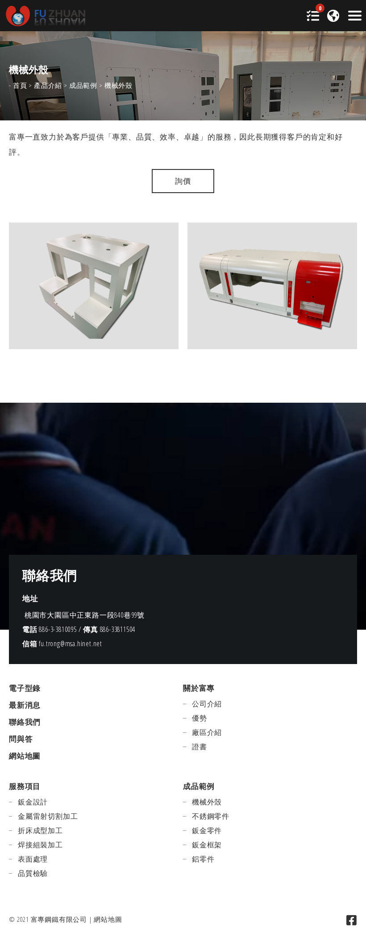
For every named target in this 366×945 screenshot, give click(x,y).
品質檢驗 (33, 873)
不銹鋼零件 (210, 816)
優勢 (199, 718)
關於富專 (199, 688)
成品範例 (83, 85)
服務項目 (25, 786)
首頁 (20, 85)
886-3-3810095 (57, 629)
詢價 (183, 181)
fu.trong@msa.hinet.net (70, 643)
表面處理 (33, 859)
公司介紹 (207, 704)
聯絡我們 (25, 722)
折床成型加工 (40, 830)
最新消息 (25, 705)
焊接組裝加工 (40, 845)
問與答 (21, 739)
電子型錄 (25, 688)
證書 (199, 746)
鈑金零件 (207, 830)
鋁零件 (203, 859)
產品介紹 (48, 85)
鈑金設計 (33, 802)
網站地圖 (25, 756)
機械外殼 (207, 802)
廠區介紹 (207, 732)
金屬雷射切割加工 (48, 816)
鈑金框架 (207, 845)
